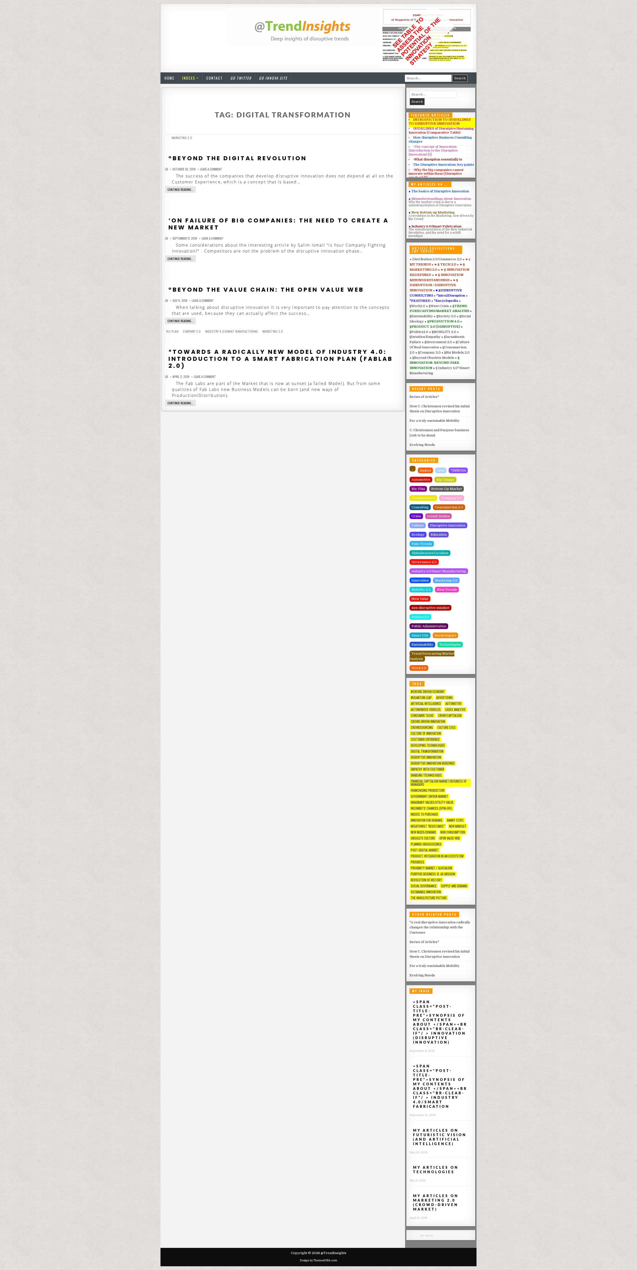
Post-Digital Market (425, 850)
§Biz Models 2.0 (457, 352)
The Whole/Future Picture (429, 898)
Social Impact (445, 635)
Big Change (445, 479)
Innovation (420, 580)
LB (166, 169)
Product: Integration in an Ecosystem (437, 856)
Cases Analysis (455, 709)
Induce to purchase (424, 814)
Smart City (420, 635)
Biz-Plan (172, 331)
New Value (420, 599)
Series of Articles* (424, 397)
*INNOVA (458, 470)
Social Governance (423, 886)
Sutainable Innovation (426, 892)
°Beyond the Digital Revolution (237, 158)
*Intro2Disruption (451, 295)
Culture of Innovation (426, 733)
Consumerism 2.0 (449, 507)
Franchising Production (427, 790)
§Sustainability (422, 316)
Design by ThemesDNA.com (318, 1260)
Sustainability (422, 644)
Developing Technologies (428, 745)
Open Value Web (449, 838)
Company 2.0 (192, 331)
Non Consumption (452, 832)
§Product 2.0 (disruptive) (435, 326)
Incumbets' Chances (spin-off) (431, 808)
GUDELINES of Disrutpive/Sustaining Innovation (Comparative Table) (441, 130)
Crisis (416, 516)
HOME (169, 78)
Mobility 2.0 (421, 589)
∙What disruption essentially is (437, 159)
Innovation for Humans (426, 820)
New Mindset (457, 826)
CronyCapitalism (450, 715)
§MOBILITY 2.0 (444, 332)
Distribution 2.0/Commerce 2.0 (437, 259)
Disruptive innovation (426, 757)
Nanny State (455, 820)
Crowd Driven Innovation (428, 721)
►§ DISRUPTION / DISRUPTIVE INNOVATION (434, 285)
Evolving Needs (422, 445)
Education (439, 534)
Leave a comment (211, 169)
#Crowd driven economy (428, 691)
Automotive (421, 479)
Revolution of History (426, 880)
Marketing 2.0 (182, 138)
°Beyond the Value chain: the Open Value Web (266, 289)
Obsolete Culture (423, 838)
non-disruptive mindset (430, 608)
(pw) (440, 470)
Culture (418, 525)
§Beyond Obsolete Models (433, 358)
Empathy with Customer (427, 769)
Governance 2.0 (424, 562)
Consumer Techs (422, 715)
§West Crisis (439, 306)
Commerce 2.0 (423, 498)
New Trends (447, 589)
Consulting (420, 507)
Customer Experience (425, 739)
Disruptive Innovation (447, 525)
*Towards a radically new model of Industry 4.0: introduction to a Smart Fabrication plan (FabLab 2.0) (280, 359)
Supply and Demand (454, 886)
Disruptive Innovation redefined (433, 763)
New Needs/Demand (423, 832)
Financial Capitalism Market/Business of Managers (439, 783)
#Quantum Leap (421, 697)
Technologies (450, 644)
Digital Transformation (427, 751)
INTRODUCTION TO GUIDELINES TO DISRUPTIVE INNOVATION (440, 121)
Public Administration (429, 626)
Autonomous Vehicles (426, 709)
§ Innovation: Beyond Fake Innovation (435, 363)
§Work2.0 (418, 306)
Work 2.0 (419, 668)
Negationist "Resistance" (428, 826)
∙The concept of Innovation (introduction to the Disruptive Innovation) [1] (433, 150)
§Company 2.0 (429, 352)
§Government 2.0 (439, 342)
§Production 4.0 (443, 321)
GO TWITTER (240, 78)
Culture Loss (446, 727)
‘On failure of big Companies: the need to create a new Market (278, 223)
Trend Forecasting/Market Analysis (432, 656)
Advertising (444, 697)
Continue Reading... (180, 189)
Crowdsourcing (422, 727)
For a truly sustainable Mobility (435, 421)
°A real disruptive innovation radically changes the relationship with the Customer (440, 927)
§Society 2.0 (446, 316)
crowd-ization (438, 516)
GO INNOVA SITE (273, 78)
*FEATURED (420, 301)
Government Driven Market (429, 796)
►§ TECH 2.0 (445, 264)
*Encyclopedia (446, 301)
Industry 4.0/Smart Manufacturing (231, 331)
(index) (425, 470)
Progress (417, 862)
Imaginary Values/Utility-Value (432, 802)
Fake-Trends (422, 544)
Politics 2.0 (420, 617)
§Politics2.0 (419, 332)
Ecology (418, 534)
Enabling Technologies (426, 775)
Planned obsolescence (426, 844)
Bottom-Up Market (446, 489)
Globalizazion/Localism (430, 553)
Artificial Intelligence (426, 703)
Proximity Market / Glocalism (431, 868)
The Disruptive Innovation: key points (443, 164)
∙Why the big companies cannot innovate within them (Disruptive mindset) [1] (436, 173)
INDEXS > (190, 78)
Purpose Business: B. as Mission (433, 874)
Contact (214, 78)
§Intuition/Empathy (425, 337)
